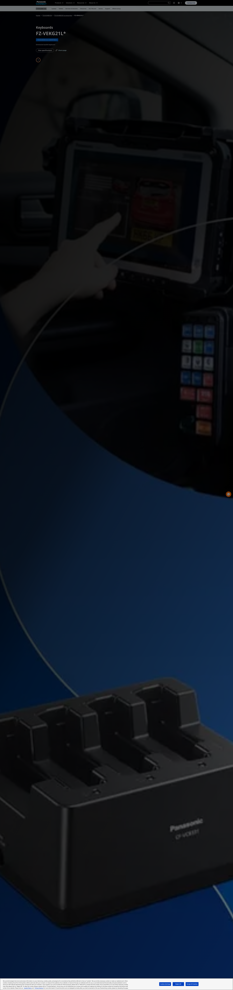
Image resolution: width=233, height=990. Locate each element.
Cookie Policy (28, 988)
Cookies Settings (165, 984)
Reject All (178, 984)
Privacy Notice (39, 988)
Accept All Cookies (192, 984)
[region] (116, 984)
